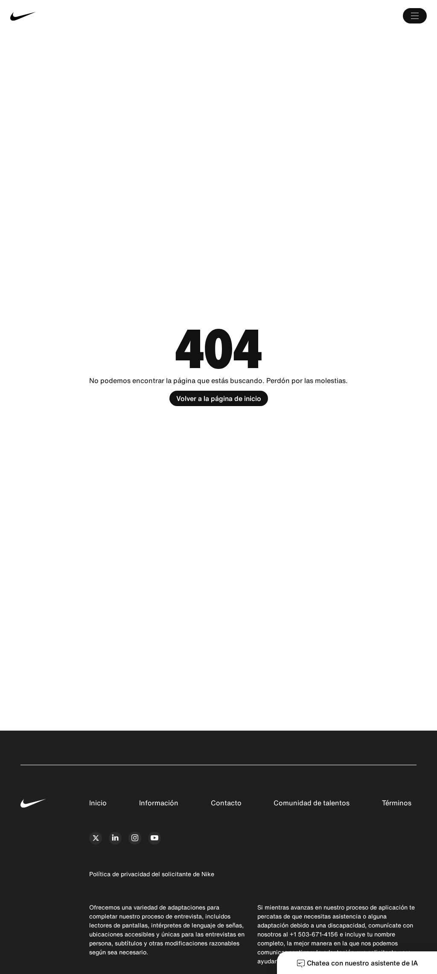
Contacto (226, 803)
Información (158, 803)
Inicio (98, 803)
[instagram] (134, 838)
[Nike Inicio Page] (97, 16)
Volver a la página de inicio (218, 398)
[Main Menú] (415, 15)
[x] (95, 838)
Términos (396, 803)
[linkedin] (115, 838)
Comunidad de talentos (312, 803)
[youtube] (154, 838)
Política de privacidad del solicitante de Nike (151, 873)
